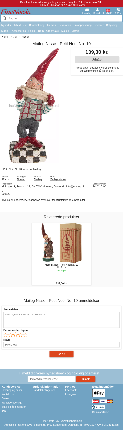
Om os (5, 398)
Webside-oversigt (11, 402)
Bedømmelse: (15, 330)
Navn (6, 339)
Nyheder (6, 25)
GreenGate (52, 31)
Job (4, 411)
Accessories (19, 31)
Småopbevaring (83, 25)
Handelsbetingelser (44, 390)
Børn (41, 31)
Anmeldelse (10, 309)
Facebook (71, 390)
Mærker (76, 31)
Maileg (65, 31)
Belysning (112, 25)
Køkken (51, 25)
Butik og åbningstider (14, 406)
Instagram (70, 394)
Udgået (97, 59)
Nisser (21, 179)
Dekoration (64, 25)
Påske (32, 31)
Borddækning (37, 25)
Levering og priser (12, 390)
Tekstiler (99, 25)
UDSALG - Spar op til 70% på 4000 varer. (61, 5)
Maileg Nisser (58, 179)
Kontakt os (8, 394)
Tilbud (17, 25)
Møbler (5, 31)
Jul (25, 25)
